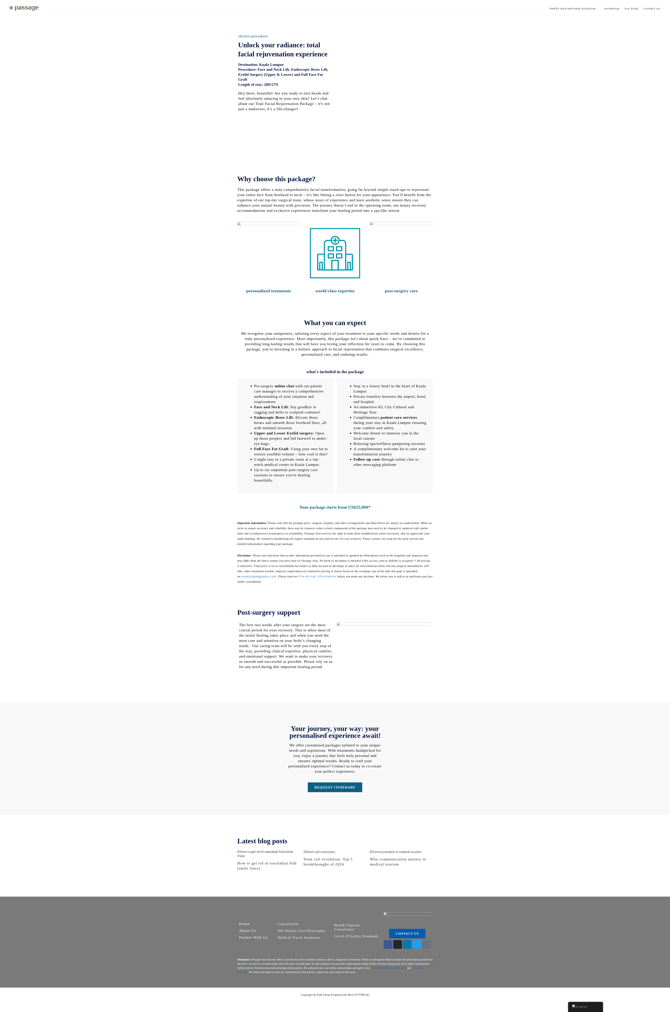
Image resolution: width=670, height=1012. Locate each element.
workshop (611, 8)
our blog (631, 8)
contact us (651, 8)
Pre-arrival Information (318, 576)
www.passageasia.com (259, 576)
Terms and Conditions (388, 968)
